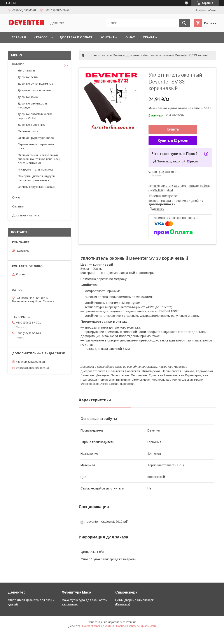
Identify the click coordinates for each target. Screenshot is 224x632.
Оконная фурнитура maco (36, 137)
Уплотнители (26, 70)
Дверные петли (28, 77)
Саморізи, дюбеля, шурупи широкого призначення (36, 178)
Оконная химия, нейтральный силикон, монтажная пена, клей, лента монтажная (39, 159)
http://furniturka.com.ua (30, 361)
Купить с (165, 141)
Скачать (150, 37)
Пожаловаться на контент (98, 626)
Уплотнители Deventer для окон (116, 55)
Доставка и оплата (76, 37)
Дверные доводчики (32, 124)
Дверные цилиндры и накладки (32, 105)
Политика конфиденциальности (136, 626)
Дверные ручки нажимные (35, 83)
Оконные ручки (28, 131)
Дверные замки (28, 97)
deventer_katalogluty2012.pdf (107, 521)
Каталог (40, 37)
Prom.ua (131, 622)
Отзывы (18, 206)
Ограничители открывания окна (36, 146)
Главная (19, 37)
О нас (130, 37)
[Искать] (184, 23)
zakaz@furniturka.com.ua (32, 367)
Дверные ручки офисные (34, 90)
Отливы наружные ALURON (36, 186)
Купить (173, 129)
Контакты (108, 37)
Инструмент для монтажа (35, 169)
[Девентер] (26, 26)
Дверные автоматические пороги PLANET (35, 116)
